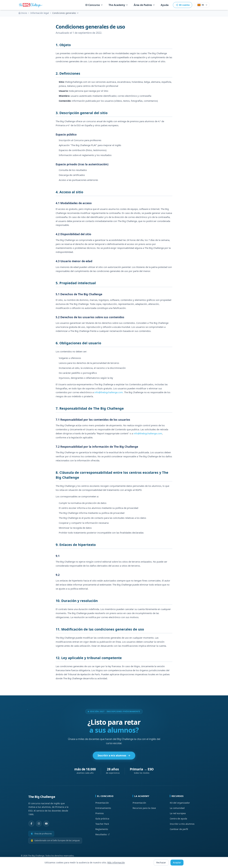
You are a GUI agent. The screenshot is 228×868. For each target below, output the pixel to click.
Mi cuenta (184, 4)
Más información (116, 862)
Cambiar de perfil (179, 829)
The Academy (117, 5)
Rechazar (161, 862)
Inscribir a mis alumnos (112, 755)
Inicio (24, 12)
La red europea (178, 813)
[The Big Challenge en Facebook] (31, 824)
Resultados (101, 834)
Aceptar (177, 862)
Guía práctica (102, 818)
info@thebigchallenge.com (108, 392)
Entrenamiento (103, 808)
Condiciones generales (64, 12)
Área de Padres (143, 5)
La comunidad (177, 808)
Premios (99, 813)
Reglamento (101, 829)
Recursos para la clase (144, 808)
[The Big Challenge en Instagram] (39, 824)
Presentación (102, 802)
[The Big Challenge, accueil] (31, 5)
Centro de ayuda (178, 818)
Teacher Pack (102, 823)
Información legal (39, 12)
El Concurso (92, 5)
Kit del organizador (180, 802)
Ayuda (165, 5)
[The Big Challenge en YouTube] (46, 824)
